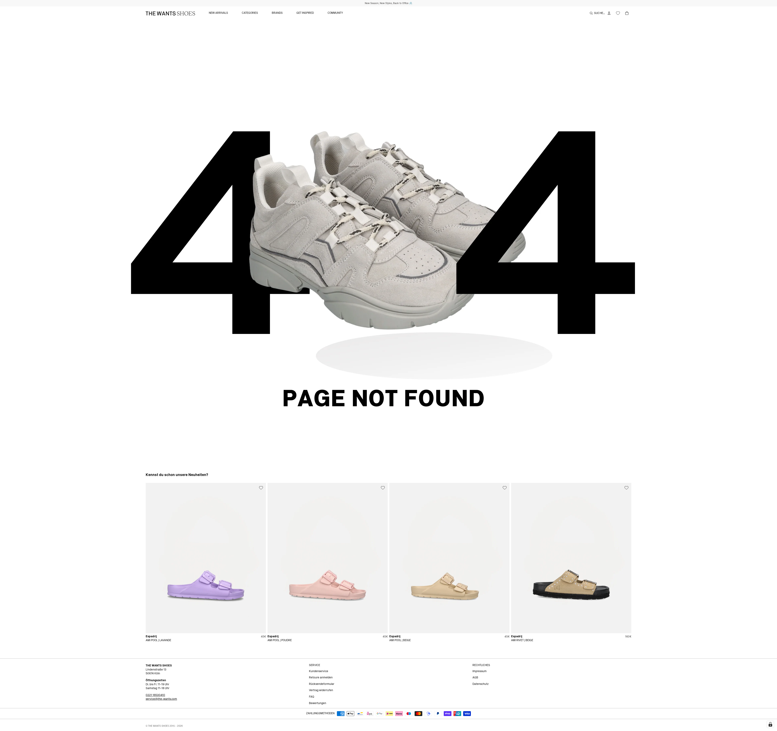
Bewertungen (317, 703)
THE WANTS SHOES (158, 726)
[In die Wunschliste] (261, 488)
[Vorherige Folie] (152, 558)
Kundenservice (318, 671)
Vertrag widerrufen (321, 690)
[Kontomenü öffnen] (609, 13)
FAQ (311, 696)
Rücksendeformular (321, 684)
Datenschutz (480, 684)
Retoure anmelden (321, 677)
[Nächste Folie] (260, 558)
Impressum (479, 671)
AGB (475, 677)
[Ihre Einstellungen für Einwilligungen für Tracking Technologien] (770, 724)
